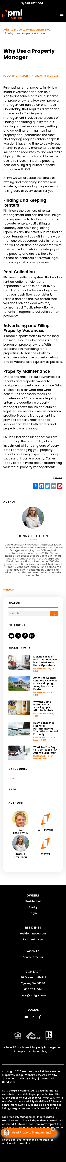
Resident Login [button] (33, 939)
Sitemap (10, 1078)
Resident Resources (33, 933)
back (10, 590)
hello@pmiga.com (33, 995)
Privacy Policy (28, 1078)
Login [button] (33, 913)
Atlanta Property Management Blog (27, 29)
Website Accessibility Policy (43, 1108)
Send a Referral (33, 957)
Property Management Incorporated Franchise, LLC (38, 1049)
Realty (33, 907)
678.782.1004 (34, 3)
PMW (54, 1075)
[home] (12, 14)
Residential (33, 901)
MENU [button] (61, 14)
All (13, 778)
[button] (11, 636)
